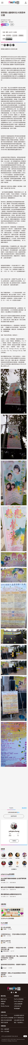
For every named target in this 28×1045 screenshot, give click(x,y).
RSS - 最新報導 (5, 1029)
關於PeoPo (4, 999)
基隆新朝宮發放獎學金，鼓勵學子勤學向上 (13, 965)
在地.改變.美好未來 (19, 1020)
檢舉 (12, 24)
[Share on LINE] (10, 45)
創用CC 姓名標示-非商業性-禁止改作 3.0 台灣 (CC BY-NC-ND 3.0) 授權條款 (9, 39)
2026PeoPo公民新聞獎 (7, 918)
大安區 (15, 32)
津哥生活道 (6, 951)
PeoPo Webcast (18, 1001)
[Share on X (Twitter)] (8, 45)
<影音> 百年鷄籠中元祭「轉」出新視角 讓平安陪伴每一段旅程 (14, 957)
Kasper (5, 968)
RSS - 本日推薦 (5, 1031)
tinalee (10, 858)
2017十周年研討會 (19, 1017)
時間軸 (2, 1004)
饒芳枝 (4, 976)
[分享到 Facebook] (5, 45)
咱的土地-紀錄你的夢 (6, 1020)
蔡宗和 (4, 959)
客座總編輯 (17, 1008)
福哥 (4, 942)
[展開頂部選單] (25, 2)
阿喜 (24, 858)
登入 (18, 812)
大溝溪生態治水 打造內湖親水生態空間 (13, 934)
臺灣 (7, 32)
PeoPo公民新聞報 (18, 999)
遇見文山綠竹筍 (6, 941)
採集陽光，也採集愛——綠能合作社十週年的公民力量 (13, 948)
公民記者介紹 (17, 1006)
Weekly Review (5, 1006)
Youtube (16, 992)
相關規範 (3, 1001)
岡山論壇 (17, 858)
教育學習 (8, 35)
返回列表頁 (14, 816)
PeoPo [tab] (11, 808)
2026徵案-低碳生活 (19, 1015)
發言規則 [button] (24, 808)
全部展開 (13, 869)
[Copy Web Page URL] (13, 45)
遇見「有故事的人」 (19, 1022)
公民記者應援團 (18, 1004)
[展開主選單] (2, 2)
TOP (25, 1036)
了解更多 (14, 841)
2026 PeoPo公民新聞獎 (7, 1017)
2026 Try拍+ (4, 1015)
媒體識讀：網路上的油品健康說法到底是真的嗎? (13, 974)
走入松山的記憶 (6, 927)
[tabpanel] (14, 812)
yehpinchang (14, 831)
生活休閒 (15, 35)
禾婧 (4, 936)
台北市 (10, 32)
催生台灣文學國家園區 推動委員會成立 (13, 887)
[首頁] (14, 3)
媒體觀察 (21, 35)
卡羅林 (4, 929)
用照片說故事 (4, 1022)
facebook (11, 992)
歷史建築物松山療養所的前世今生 (11, 894)
